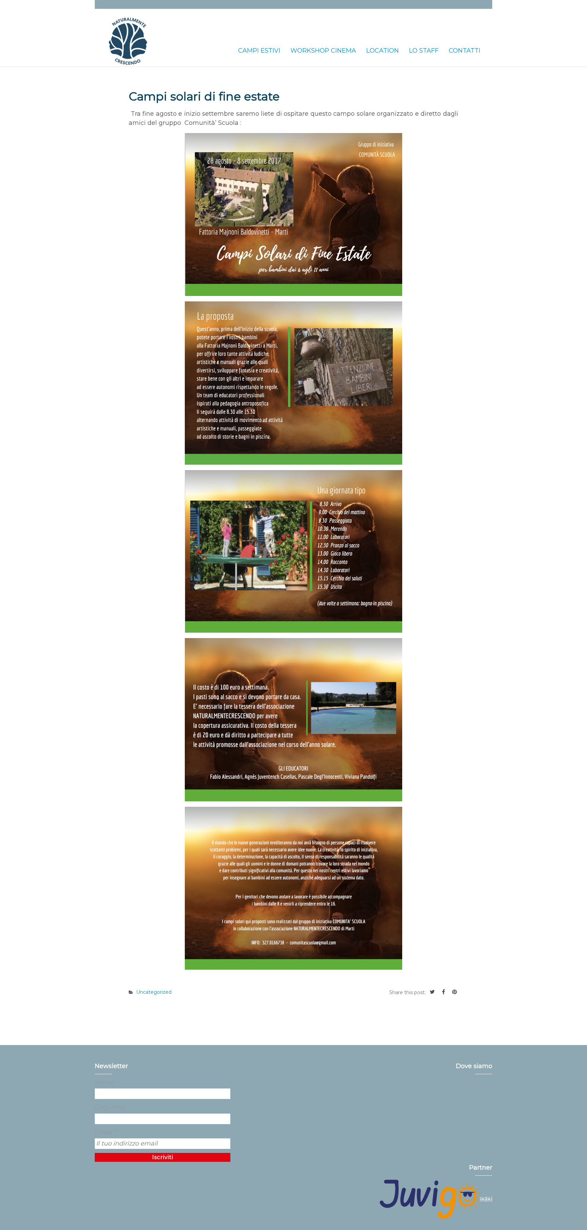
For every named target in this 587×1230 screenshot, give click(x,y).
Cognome (110, 1107)
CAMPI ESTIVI (259, 50)
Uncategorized (154, 992)
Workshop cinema (323, 50)
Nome (104, 1082)
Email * (106, 1132)
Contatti (464, 50)
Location (382, 50)
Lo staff (424, 50)
